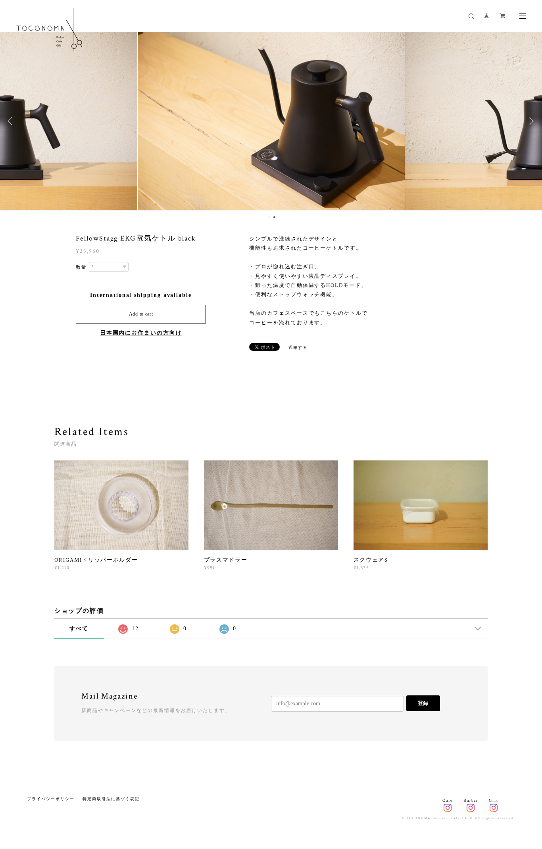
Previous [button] (12, 121)
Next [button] (530, 121)
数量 (81, 267)
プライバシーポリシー (50, 799)
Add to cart (141, 314)
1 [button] (269, 217)
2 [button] (274, 217)
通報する (298, 347)
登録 (423, 703)
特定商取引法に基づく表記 (111, 799)
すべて (78, 628)
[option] (271, 121)
